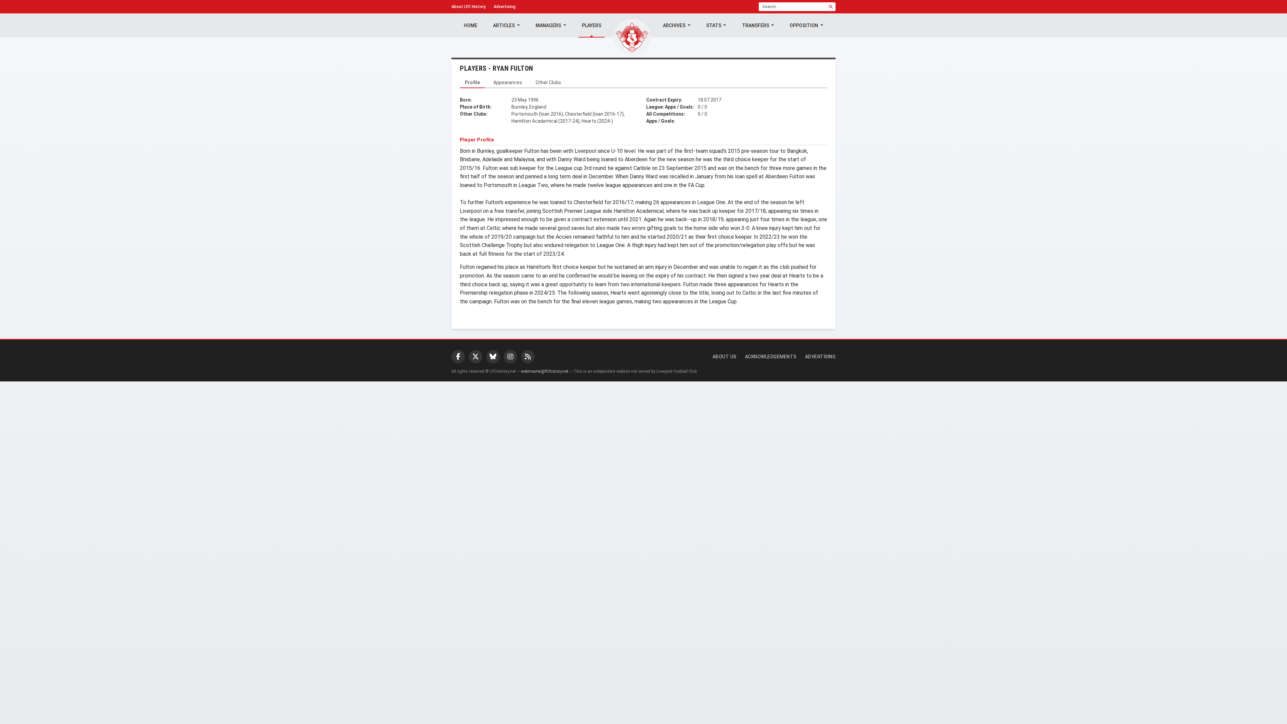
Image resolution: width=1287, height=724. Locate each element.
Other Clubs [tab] (548, 82)
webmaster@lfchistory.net (544, 371)
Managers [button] (549, 25)
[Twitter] (475, 356)
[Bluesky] (493, 356)
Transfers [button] (756, 25)
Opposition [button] (804, 25)
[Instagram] (510, 356)
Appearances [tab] (507, 82)
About (468, 6)
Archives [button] (674, 25)
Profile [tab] (472, 82)
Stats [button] (714, 25)
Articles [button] (504, 25)
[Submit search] (831, 6)
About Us (725, 356)
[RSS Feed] (528, 356)
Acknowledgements (771, 356)
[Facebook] (458, 356)
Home (470, 25)
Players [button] (591, 25)
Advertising (504, 6)
